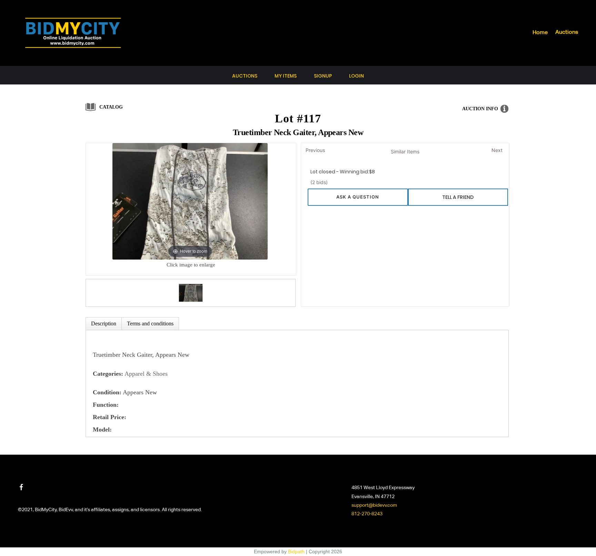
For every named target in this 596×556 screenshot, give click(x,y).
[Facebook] (21, 487)
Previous (315, 150)
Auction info (480, 108)
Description (103, 323)
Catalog (111, 107)
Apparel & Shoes (146, 373)
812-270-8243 (367, 514)
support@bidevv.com (374, 505)
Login (356, 75)
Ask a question (357, 197)
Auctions (566, 32)
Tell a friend (458, 197)
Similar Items (405, 151)
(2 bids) (319, 182)
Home (540, 33)
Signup (323, 75)
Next (497, 150)
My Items (286, 75)
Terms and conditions (150, 323)
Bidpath (296, 551)
